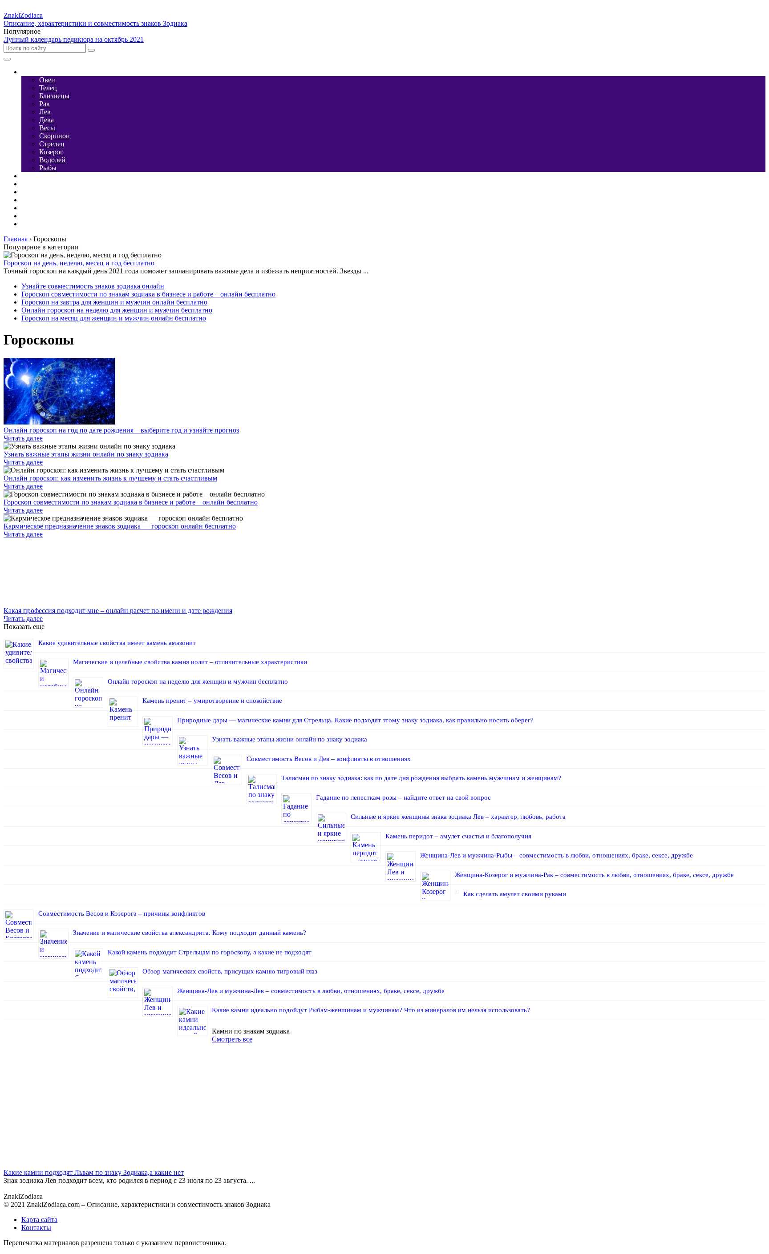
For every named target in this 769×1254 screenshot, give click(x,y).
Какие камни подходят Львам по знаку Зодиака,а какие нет (94, 1172)
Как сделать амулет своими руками (514, 893)
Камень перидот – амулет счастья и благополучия (458, 836)
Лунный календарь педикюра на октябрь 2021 (74, 39)
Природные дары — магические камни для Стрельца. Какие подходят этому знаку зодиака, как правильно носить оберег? (355, 720)
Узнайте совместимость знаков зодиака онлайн (92, 286)
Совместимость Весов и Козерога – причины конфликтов (121, 913)
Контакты (36, 1227)
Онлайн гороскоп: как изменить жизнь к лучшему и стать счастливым (110, 478)
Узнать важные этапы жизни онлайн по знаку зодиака (86, 454)
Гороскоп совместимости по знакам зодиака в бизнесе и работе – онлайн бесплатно (148, 294)
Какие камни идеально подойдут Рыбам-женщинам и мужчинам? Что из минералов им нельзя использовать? (371, 1010)
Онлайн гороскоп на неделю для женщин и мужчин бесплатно (116, 310)
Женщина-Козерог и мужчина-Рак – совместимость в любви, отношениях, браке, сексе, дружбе (594, 874)
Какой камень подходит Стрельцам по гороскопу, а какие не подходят (210, 952)
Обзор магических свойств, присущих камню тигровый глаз (229, 971)
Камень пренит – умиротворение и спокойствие (212, 700)
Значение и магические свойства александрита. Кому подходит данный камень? (189, 932)
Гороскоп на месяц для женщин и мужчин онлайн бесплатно (113, 318)
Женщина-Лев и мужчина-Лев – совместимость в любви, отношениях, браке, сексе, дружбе (311, 990)
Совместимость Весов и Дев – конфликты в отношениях (329, 758)
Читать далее (23, 438)
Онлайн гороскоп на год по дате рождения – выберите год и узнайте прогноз (121, 430)
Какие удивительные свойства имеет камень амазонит (117, 642)
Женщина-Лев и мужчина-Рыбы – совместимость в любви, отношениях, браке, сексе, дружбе (556, 855)
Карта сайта (39, 1219)
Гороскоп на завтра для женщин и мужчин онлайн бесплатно (114, 302)
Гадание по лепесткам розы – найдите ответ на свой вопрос (403, 797)
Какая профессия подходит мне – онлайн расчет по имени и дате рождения (118, 610)
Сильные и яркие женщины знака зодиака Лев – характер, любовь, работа (458, 816)
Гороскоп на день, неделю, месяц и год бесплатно (79, 263)
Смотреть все (232, 1039)
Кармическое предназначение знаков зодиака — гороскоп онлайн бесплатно (120, 526)
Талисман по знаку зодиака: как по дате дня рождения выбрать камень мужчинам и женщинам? (421, 777)
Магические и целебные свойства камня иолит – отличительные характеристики (190, 661)
